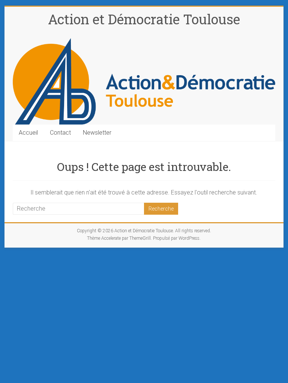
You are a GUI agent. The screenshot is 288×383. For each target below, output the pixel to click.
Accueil (28, 132)
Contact (60, 132)
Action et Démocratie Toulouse (144, 19)
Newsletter (97, 132)
